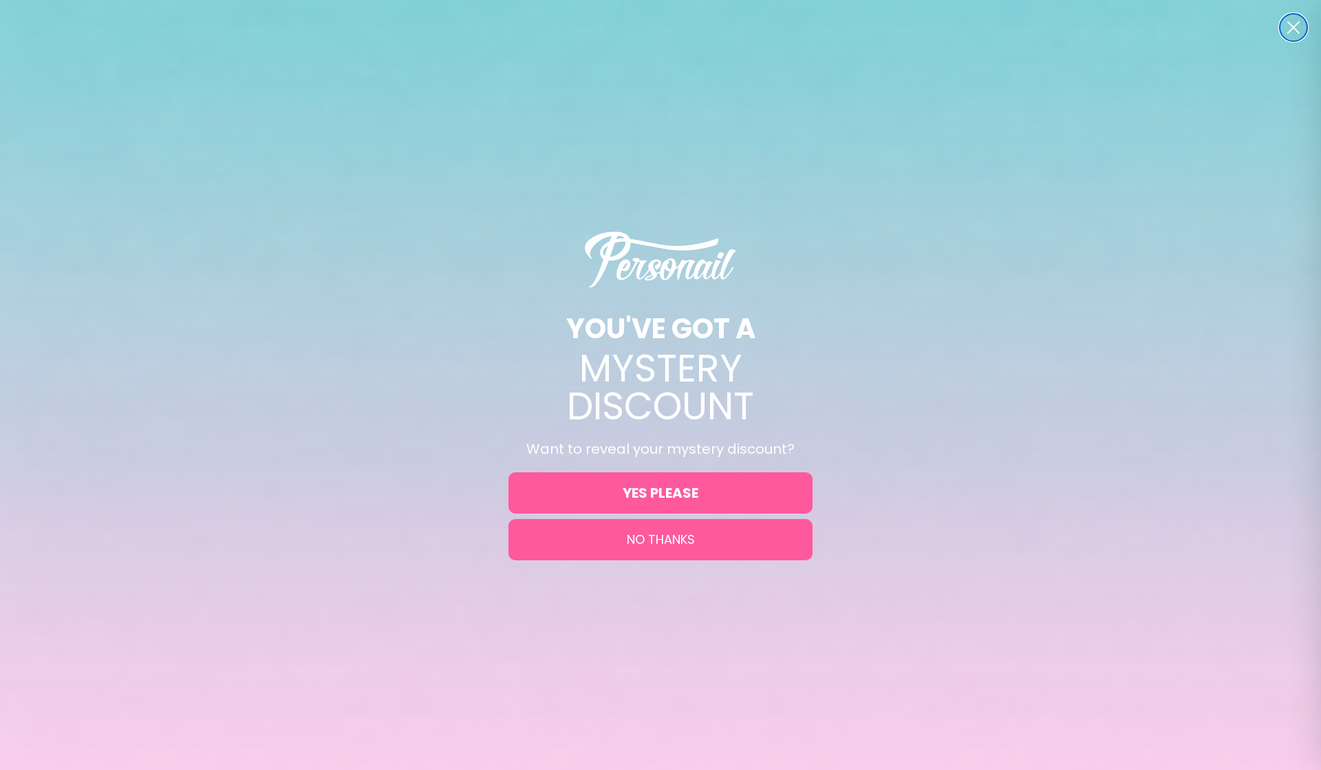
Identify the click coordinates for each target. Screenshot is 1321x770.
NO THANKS (661, 539)
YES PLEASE (660, 493)
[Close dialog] (1293, 27)
